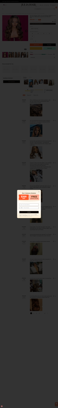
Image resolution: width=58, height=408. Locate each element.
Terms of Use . (25, 215)
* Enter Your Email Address (25, 204)
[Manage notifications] (2, 406)
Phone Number (26, 207)
